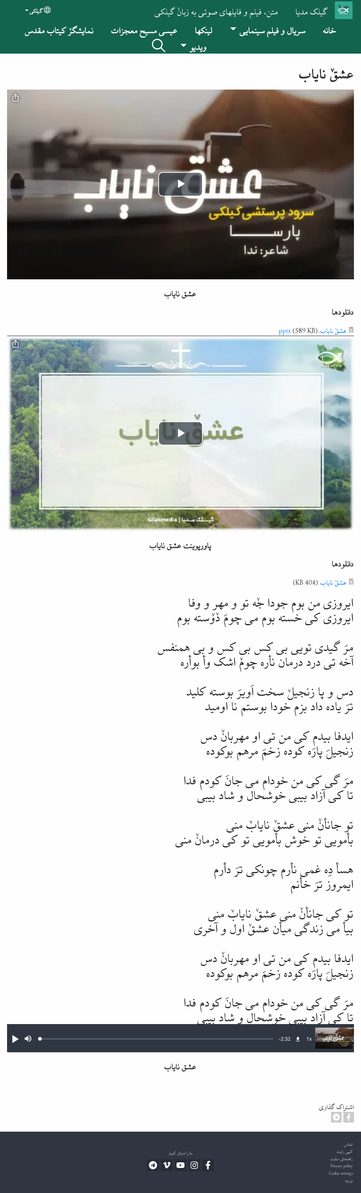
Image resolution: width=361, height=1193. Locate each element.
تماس (348, 1143)
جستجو (158, 45)
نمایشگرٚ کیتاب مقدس (59, 28)
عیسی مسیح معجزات (144, 28)
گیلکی (36, 10)
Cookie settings (341, 1172)
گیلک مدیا (312, 10)
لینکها (204, 28)
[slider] (156, 1039)
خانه (329, 28)
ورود (349, 1179)
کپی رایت (345, 1150)
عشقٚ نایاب (333, 581)
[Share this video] (15, 98)
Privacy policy (342, 1165)
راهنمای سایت (341, 1158)
